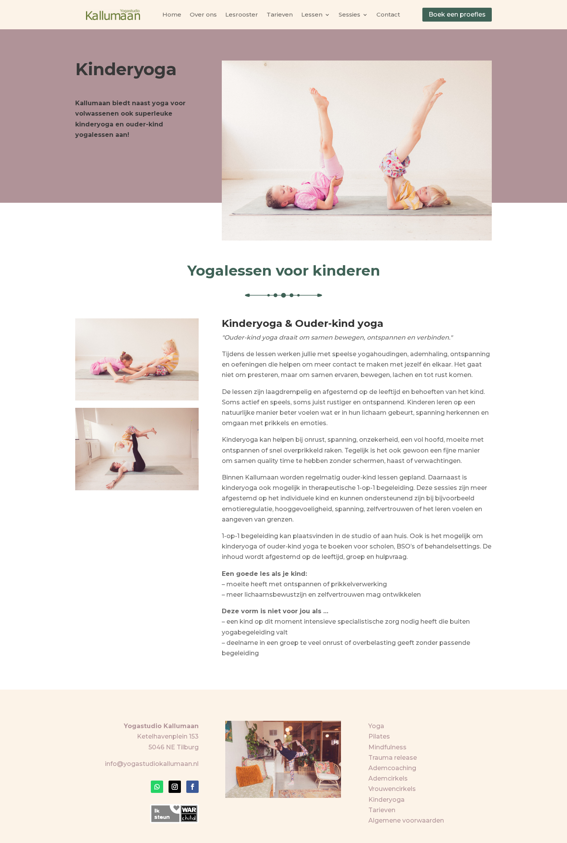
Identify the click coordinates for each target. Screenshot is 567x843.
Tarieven (280, 14)
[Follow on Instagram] (175, 787)
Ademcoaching (392, 768)
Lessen (311, 14)
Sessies (349, 14)
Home (171, 14)
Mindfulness (387, 747)
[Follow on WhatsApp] (157, 787)
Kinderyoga (386, 799)
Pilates (379, 736)
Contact (388, 14)
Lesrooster (241, 14)
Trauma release (392, 757)
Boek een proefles (457, 14)
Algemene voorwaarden (406, 820)
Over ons (203, 14)
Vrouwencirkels (392, 789)
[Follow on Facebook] (192, 787)
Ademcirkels (388, 778)
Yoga (376, 726)
